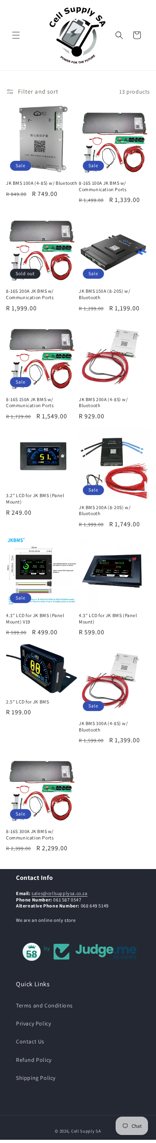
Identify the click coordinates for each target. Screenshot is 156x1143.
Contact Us (30, 1041)
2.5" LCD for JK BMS (27, 702)
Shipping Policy (36, 1077)
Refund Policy (34, 1059)
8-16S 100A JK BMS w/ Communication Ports (102, 186)
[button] (16, 35)
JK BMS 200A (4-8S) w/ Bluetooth (103, 402)
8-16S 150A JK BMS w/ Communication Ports (30, 402)
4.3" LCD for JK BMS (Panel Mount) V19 (35, 618)
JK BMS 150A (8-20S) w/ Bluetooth (104, 294)
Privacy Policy (33, 1023)
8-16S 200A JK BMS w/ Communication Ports (30, 294)
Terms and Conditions (44, 1005)
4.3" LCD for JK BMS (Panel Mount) (108, 618)
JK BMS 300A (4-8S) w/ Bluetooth (103, 726)
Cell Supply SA (86, 1131)
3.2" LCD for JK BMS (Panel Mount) (35, 498)
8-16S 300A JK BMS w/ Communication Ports (30, 834)
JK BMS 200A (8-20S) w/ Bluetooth (104, 510)
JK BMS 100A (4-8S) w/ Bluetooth (41, 183)
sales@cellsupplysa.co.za (59, 893)
